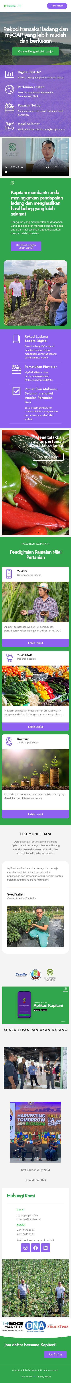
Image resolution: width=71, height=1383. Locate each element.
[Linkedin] (45, 1247)
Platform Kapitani (23, 470)
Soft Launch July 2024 (35, 1169)
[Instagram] (25, 1247)
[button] (19, 6)
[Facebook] (35, 1247)
